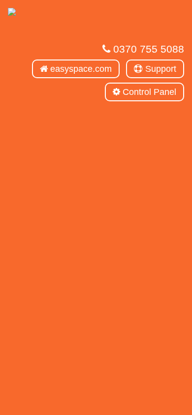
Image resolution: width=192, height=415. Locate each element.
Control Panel (148, 92)
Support (159, 69)
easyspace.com (80, 69)
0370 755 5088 (147, 49)
